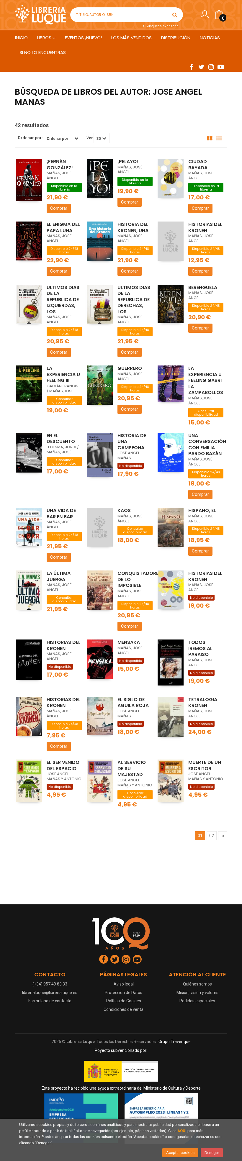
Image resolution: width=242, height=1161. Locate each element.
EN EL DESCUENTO (61, 438)
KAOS (124, 510)
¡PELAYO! (127, 161)
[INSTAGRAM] (211, 66)
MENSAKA (128, 642)
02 (211, 835)
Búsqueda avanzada (162, 26)
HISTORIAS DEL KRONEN (205, 227)
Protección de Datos (123, 992)
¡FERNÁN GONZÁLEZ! (60, 164)
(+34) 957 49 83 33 (49, 984)
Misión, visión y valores (197, 992)
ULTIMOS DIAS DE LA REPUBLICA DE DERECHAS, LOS (133, 299)
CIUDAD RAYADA (197, 164)
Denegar (212, 1152)
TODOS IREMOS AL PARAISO (200, 648)
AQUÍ (182, 1131)
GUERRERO (129, 368)
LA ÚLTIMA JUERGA (59, 576)
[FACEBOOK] (191, 66)
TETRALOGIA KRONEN (202, 702)
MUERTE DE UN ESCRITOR (204, 765)
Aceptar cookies (180, 1152)
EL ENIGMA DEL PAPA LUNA (63, 227)
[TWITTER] (201, 66)
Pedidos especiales (197, 1000)
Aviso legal (124, 984)
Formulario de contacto (49, 1000)
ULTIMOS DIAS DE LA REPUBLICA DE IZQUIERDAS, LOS (63, 299)
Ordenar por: (30, 138)
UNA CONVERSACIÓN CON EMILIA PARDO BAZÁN (207, 444)
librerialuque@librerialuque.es (49, 992)
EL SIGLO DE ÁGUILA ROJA (133, 702)
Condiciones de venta (123, 1009)
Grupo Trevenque (174, 1041)
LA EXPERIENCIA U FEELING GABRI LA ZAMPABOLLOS (205, 380)
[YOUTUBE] (220, 66)
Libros (45, 38)
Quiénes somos (197, 984)
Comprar (58, 208)
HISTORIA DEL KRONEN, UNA (132, 227)
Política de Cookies (123, 1000)
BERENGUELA (202, 287)
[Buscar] (174, 14)
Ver (89, 138)
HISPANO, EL (202, 510)
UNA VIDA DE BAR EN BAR (61, 513)
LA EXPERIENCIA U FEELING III (63, 374)
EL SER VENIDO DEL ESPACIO (63, 765)
